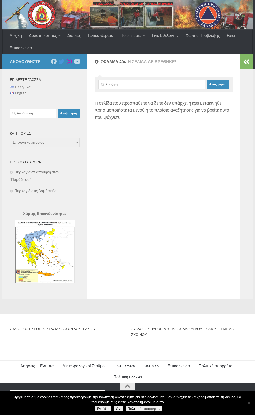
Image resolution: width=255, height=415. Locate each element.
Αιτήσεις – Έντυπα (37, 366)
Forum (232, 35)
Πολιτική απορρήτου (217, 366)
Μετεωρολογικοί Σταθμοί (84, 366)
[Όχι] (248, 402)
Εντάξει (103, 409)
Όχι (118, 409)
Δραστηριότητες (43, 35)
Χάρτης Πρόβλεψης (203, 35)
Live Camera (125, 366)
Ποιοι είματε (130, 35)
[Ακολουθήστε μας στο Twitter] (61, 61)
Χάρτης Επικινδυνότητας (45, 213)
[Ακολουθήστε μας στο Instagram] (69, 61)
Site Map (151, 366)
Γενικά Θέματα (100, 35)
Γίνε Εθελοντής (165, 35)
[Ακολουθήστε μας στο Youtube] (77, 61)
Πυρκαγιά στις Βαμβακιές (35, 191)
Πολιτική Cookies (127, 377)
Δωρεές (74, 35)
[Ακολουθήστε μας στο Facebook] (54, 61)
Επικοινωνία (21, 48)
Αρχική (16, 35)
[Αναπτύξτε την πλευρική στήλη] (246, 61)
